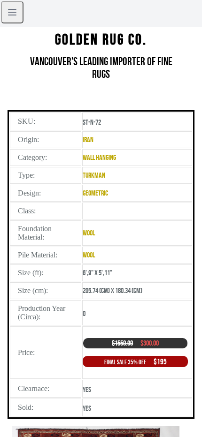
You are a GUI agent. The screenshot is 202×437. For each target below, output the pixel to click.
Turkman (94, 175)
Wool (89, 233)
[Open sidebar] (12, 12)
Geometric (95, 193)
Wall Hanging (99, 157)
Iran (88, 139)
